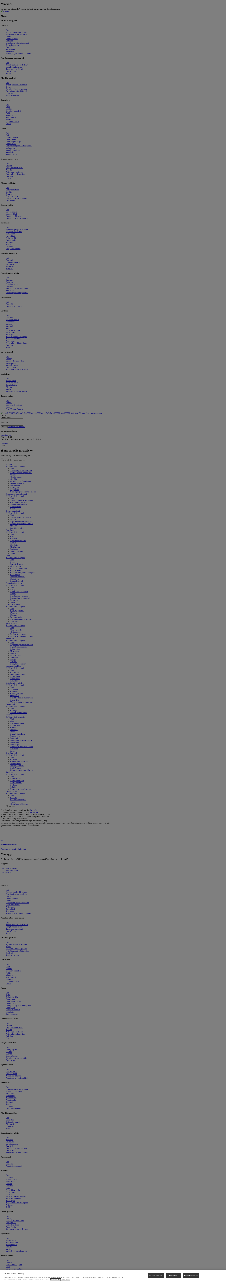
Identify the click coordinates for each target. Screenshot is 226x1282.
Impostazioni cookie (155, 1276)
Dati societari (65, 1279)
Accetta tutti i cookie (191, 1276)
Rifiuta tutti (173, 1276)
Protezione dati (55, 1279)
